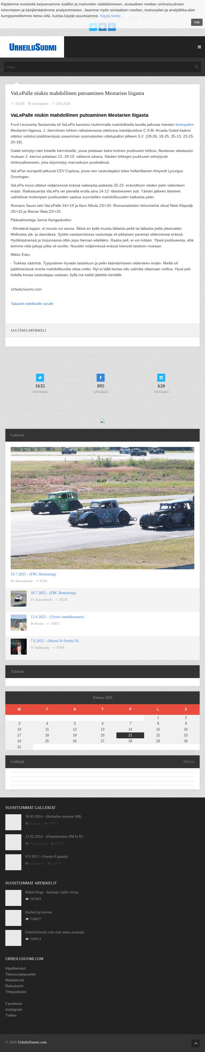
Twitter (11, 1015)
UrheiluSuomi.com (32, 1042)
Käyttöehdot (15, 968)
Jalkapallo (37, 863)
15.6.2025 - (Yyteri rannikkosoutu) (57, 617)
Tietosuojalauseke (20, 974)
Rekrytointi (14, 986)
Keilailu (35, 823)
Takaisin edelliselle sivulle (32, 303)
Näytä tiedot (110, 16)
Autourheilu (24, 581)
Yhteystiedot (15, 992)
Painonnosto (39, 843)
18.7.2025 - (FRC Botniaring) (53, 593)
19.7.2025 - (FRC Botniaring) (33, 574)
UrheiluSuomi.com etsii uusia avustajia (54, 932)
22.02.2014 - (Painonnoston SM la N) (54, 837)
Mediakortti (14, 980)
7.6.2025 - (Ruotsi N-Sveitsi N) (55, 641)
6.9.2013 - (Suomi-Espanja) (46, 856)
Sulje (197, 22)
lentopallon (185, 124)
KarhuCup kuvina (38, 912)
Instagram (13, 1009)
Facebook (13, 1003)
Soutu (39, 624)
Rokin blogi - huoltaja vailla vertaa (51, 892)
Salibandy (42, 648)
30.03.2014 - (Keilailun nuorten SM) (53, 817)
